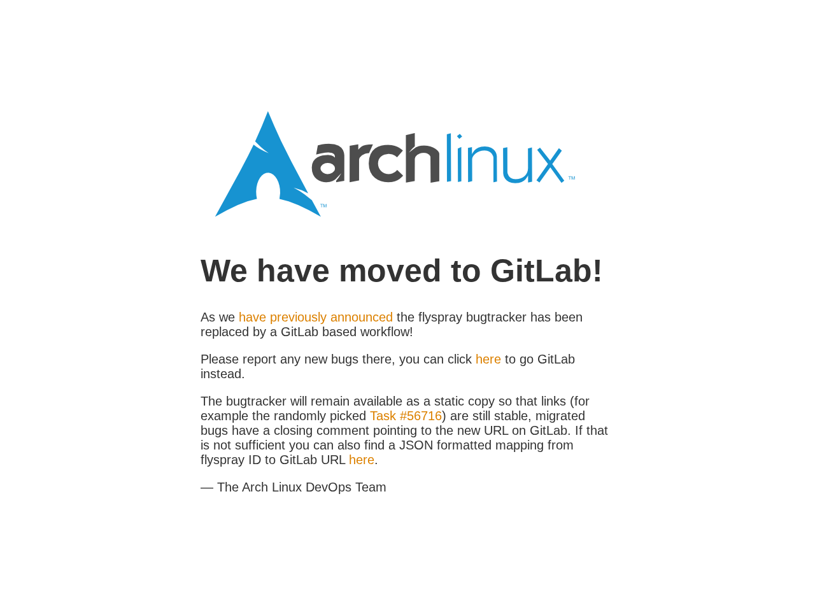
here (488, 359)
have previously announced (316, 317)
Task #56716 (406, 416)
